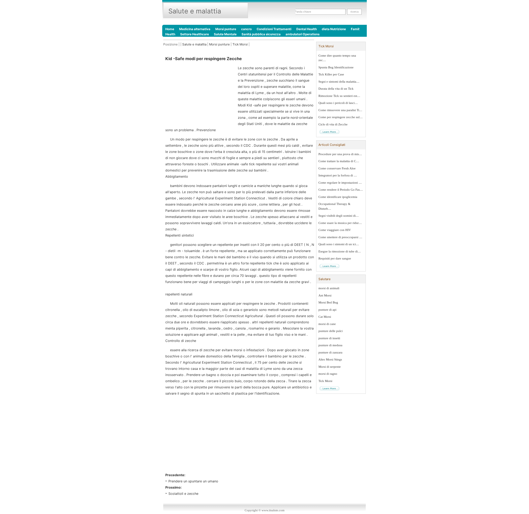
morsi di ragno (327, 373)
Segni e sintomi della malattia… (338, 81)
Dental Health (306, 29)
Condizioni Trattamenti (274, 29)
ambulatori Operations (302, 34)
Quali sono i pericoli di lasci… (338, 103)
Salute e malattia (194, 44)
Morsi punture (225, 29)
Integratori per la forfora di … (337, 175)
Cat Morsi (324, 316)
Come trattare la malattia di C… (338, 161)
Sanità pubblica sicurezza (261, 34)
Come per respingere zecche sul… (340, 117)
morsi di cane (327, 324)
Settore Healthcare (194, 34)
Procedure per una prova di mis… (340, 154)
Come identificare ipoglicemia (337, 197)
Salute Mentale (225, 34)
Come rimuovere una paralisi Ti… (340, 110)
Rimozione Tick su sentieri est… (339, 96)
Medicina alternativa (194, 29)
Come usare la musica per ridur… (340, 223)
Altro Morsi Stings (330, 359)
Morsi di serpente (329, 366)
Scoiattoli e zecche (183, 493)
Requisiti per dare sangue (334, 258)
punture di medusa (330, 345)
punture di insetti (329, 338)
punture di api (327, 309)
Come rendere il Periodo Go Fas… (340, 189)
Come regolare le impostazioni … (340, 182)
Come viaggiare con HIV (334, 230)
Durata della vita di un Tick (336, 88)
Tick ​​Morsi (240, 44)
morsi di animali (328, 288)
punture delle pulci (330, 331)
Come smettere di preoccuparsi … (340, 237)
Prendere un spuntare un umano (193, 481)
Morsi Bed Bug (328, 302)
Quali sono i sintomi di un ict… (338, 244)
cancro (246, 29)
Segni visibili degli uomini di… (338, 215)
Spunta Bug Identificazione (336, 67)
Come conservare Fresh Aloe (337, 168)
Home (169, 29)
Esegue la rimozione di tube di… (339, 251)
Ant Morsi (324, 295)
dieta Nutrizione (334, 29)
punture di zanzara (330, 352)
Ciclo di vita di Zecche (333, 124)
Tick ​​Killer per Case (331, 74)
